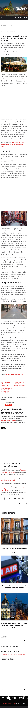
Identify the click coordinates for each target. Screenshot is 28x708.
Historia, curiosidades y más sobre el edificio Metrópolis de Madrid (14, 624)
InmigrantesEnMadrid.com (14, 374)
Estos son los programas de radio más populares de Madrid (14, 587)
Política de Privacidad (14, 704)
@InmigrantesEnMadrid (8, 480)
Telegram (23, 470)
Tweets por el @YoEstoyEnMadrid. (14, 654)
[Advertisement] (14, 102)
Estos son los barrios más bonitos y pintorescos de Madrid (19, 384)
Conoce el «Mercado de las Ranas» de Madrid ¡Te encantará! (6, 384)
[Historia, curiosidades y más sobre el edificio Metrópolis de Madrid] (14, 607)
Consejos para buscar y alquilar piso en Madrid (14, 549)
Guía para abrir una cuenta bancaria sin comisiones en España (12, 145)
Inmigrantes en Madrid (8, 420)
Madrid (12, 31)
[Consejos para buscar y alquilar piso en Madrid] (14, 531)
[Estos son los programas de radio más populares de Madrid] (14, 569)
